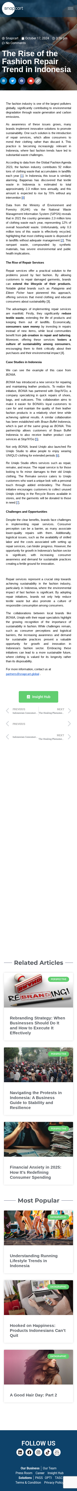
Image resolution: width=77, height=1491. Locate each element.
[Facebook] (29, 1452)
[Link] (37, 80)
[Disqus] (38, 793)
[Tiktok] (48, 1452)
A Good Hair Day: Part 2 (33, 1395)
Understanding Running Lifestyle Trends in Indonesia (34, 1260)
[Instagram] (38, 1452)
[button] (3, 80)
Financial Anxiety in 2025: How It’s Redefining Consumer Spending (35, 1172)
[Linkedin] (20, 1452)
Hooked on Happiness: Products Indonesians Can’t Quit (38, 1330)
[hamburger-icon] (70, 8)
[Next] (54, 723)
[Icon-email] (57, 1452)
